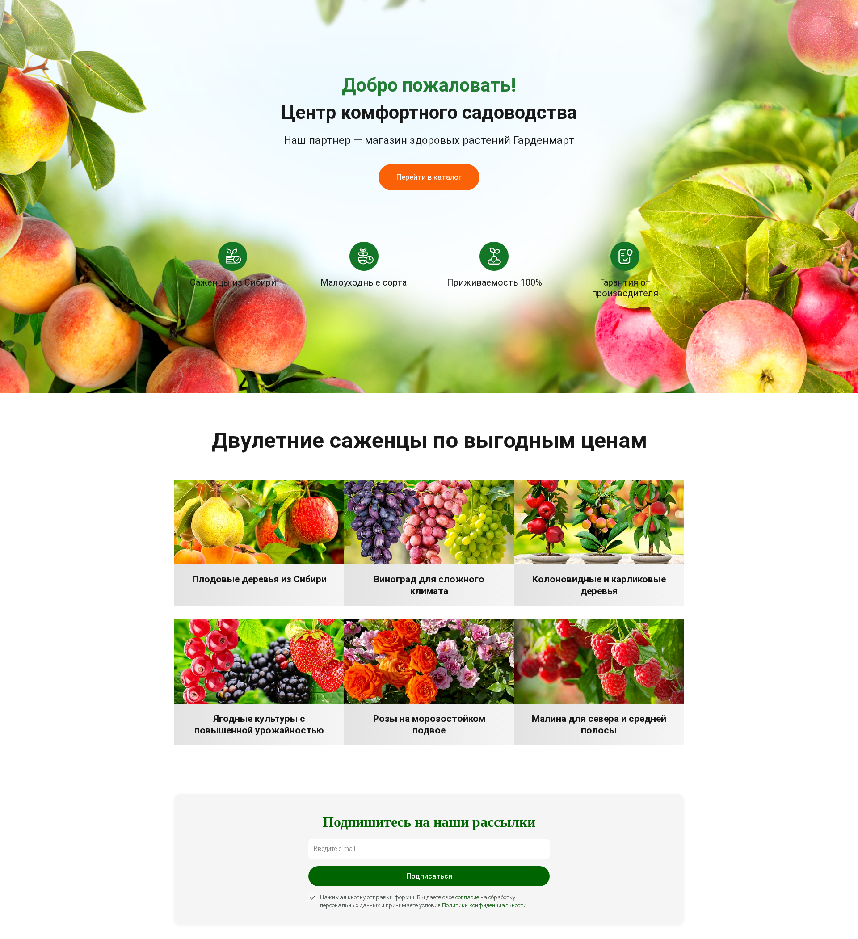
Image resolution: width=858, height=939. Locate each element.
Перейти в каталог (429, 177)
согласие (467, 897)
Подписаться (429, 876)
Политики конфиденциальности (484, 905)
